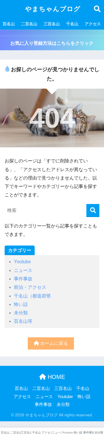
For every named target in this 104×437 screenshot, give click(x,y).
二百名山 (29, 24)
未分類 (21, 312)
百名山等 (23, 321)
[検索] (92, 210)
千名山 (72, 24)
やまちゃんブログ (53, 8)
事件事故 (23, 278)
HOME (55, 377)
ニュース (23, 270)
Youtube (22, 261)
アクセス (93, 24)
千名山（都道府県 (32, 295)
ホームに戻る (53, 343)
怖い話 (21, 304)
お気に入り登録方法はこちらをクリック (52, 43)
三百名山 (52, 24)
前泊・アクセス (30, 287)
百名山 (9, 24)
